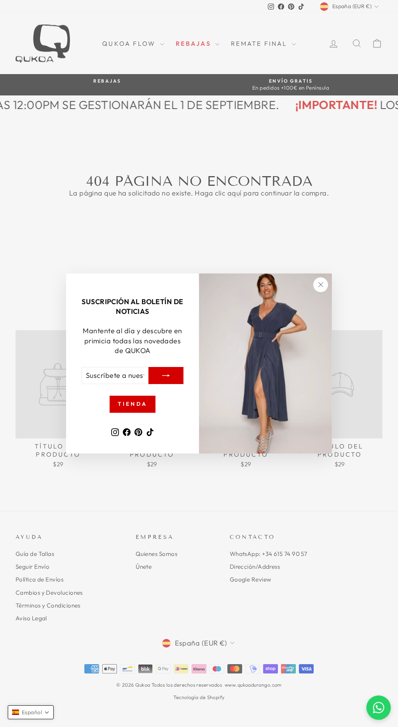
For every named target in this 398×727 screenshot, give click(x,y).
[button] (30, 712)
